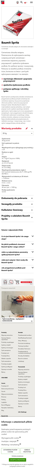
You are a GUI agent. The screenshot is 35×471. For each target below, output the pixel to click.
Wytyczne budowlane (7, 394)
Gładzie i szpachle (6, 359)
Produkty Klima (5, 356)
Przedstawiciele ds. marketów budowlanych (24, 352)
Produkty (4, 333)
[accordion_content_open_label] (18, 198)
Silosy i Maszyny (22, 341)
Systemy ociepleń (6, 345)
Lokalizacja (21, 361)
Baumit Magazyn (5, 405)
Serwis (3, 383)
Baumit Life (4, 416)
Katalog (3, 400)
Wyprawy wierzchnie (6, 335)
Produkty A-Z (4, 386)
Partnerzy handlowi (23, 346)
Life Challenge (22, 412)
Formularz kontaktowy (24, 343)
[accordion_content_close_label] (18, 128)
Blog (2, 410)
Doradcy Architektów (23, 356)
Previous (1, 307)
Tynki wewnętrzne (6, 361)
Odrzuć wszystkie (27, 451)
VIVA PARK (4, 378)
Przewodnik (21, 367)
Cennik (3, 391)
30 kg (5, 133)
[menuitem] (17, 2)
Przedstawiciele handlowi (24, 335)
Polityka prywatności (17, 456)
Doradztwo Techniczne (24, 349)
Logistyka (4, 402)
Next (33, 307)
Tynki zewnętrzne (6, 350)
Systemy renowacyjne (7, 348)
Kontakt (20, 333)
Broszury (3, 397)
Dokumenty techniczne (7, 389)
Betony (3, 372)
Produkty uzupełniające (7, 342)
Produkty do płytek (6, 364)
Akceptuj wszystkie (17, 460)
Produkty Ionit (5, 353)
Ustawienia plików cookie (10, 451)
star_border (32, 321)
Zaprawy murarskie (6, 369)
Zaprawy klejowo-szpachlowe (6, 339)
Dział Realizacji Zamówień (25, 338)
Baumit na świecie (23, 359)
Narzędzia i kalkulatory (7, 408)
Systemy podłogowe (6, 367)
